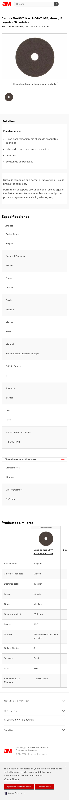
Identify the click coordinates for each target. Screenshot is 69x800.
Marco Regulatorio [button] (19, 720)
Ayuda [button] (8, 730)
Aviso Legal (21, 748)
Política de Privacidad (38, 748)
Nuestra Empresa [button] (17, 701)
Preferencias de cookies (26, 750)
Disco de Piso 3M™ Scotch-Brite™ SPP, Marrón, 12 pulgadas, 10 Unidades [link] (45, 552)
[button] (14, 793)
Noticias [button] (10, 711)
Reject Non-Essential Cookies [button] (19, 787)
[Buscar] (56, 4)
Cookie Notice (11, 779)
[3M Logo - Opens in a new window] (6, 4)
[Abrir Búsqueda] (64, 4)
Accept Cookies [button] (44, 787)
